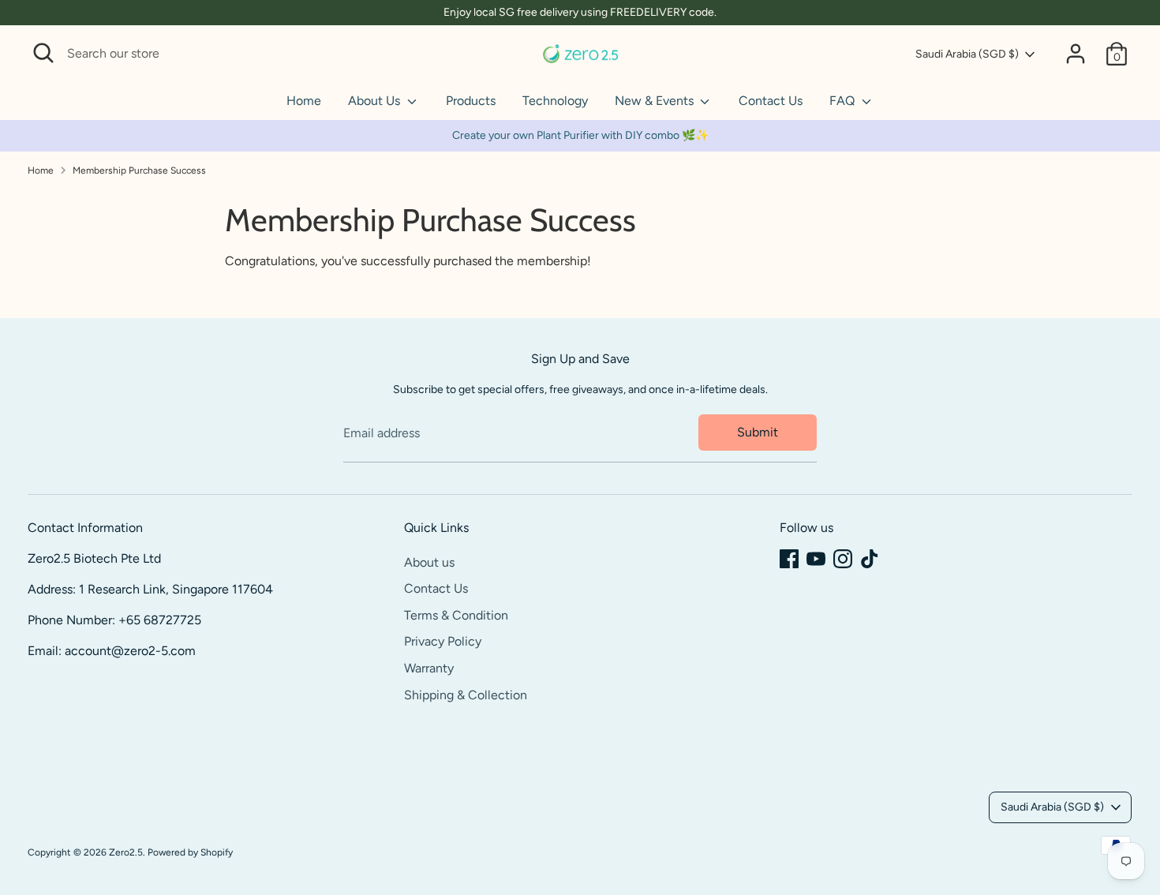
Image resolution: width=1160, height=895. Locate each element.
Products (471, 100)
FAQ (843, 100)
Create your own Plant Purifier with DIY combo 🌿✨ (580, 135)
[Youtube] (815, 558)
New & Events (656, 100)
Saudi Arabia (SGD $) (967, 54)
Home (303, 100)
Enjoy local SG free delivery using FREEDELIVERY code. (580, 12)
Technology (555, 100)
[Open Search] (43, 53)
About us (429, 562)
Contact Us (771, 100)
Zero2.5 (126, 852)
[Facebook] (789, 558)
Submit (757, 432)
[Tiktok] (869, 558)
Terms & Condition (456, 615)
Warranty (429, 668)
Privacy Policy (442, 641)
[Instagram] (842, 558)
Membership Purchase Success (139, 170)
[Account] (1075, 53)
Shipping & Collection (465, 694)
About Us (375, 100)
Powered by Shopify (190, 852)
